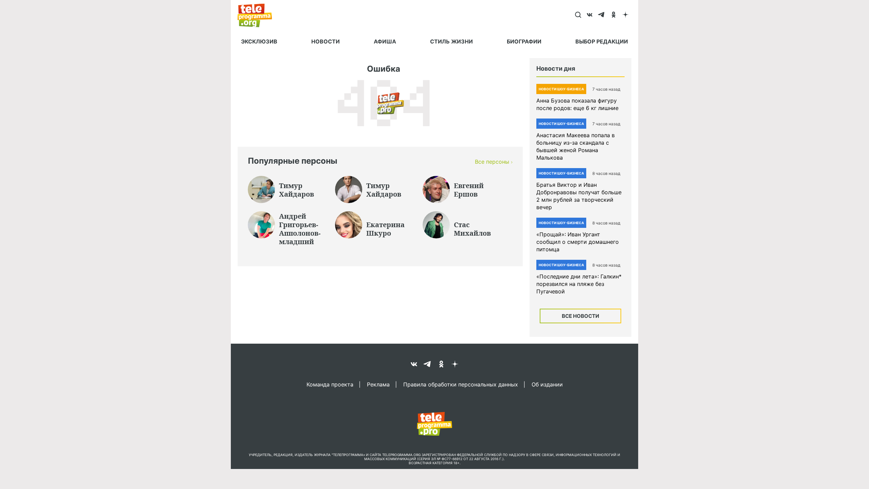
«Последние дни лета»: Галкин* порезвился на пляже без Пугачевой (579, 284)
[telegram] (602, 15)
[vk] (590, 15)
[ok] (614, 15)
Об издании (547, 384)
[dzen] (625, 15)
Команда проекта (330, 384)
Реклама (378, 384)
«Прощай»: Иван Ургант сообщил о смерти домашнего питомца (577, 242)
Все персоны (492, 161)
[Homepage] (258, 15)
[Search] (578, 15)
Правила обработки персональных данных (460, 384)
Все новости (580, 316)
